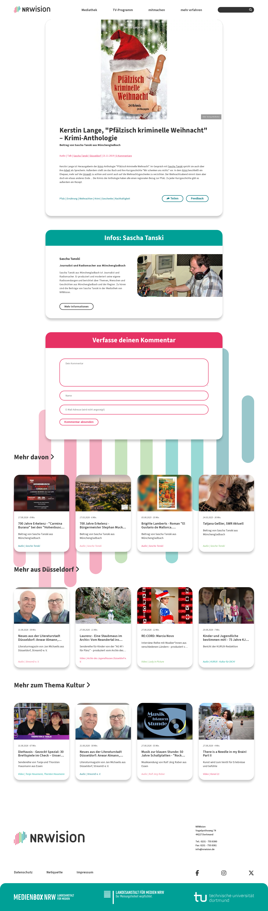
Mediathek (89, 10)
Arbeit (67, 170)
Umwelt (87, 174)
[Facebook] (197, 873)
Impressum (85, 872)
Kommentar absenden (79, 421)
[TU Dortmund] (224, 897)
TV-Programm (123, 10)
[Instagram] (223, 873)
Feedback (197, 198)
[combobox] (236, 10)
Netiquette (54, 872)
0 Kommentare (124, 155)
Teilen (174, 198)
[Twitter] (251, 873)
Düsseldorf (95, 155)
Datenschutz (23, 872)
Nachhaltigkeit (122, 198)
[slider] (134, 69)
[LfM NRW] (134, 897)
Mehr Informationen (76, 306)
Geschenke (108, 198)
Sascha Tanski (80, 155)
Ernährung (72, 198)
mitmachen (156, 10)
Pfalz (62, 198)
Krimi (100, 166)
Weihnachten (86, 198)
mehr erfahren (191, 10)
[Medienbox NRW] (44, 897)
